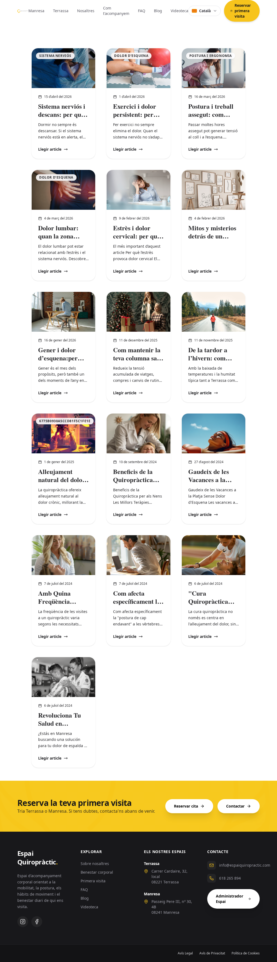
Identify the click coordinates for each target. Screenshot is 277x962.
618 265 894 (230, 878)
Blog (158, 10)
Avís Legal (185, 953)
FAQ (141, 10)
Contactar (235, 806)
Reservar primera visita (243, 11)
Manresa (36, 10)
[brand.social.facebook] (36, 921)
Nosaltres (85, 10)
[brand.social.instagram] (22, 921)
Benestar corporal (97, 872)
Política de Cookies (246, 953)
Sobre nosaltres (95, 863)
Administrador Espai (229, 898)
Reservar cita (186, 806)
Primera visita (93, 880)
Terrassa (60, 10)
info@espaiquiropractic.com (244, 865)
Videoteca (179, 10)
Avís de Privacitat (212, 953)
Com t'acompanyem (116, 10)
